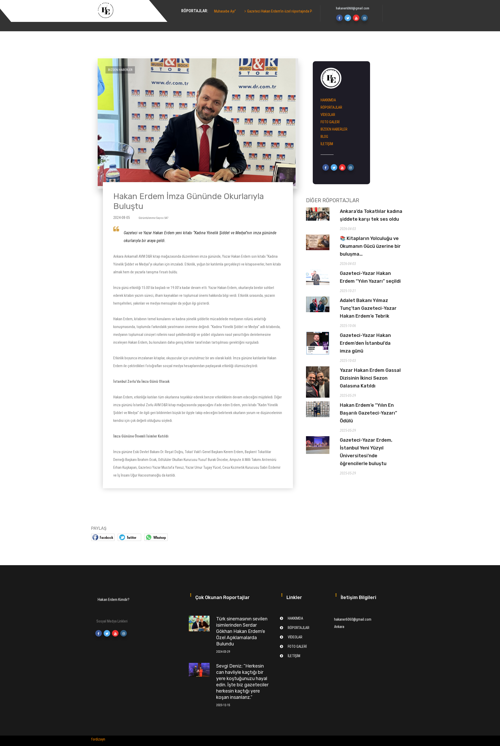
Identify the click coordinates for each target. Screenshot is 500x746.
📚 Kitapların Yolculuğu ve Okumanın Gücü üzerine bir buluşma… (370, 246)
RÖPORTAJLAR (331, 107)
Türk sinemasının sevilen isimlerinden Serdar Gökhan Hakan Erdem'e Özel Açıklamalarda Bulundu (241, 631)
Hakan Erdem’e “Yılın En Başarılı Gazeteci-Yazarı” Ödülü (368, 413)
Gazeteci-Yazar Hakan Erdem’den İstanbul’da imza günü (365, 343)
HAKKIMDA (187, 18)
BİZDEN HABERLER (334, 129)
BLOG (324, 136)
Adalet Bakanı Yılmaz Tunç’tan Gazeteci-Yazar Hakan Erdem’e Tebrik (368, 308)
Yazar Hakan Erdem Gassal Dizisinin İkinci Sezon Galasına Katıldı (370, 378)
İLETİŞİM (327, 144)
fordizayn (98, 739)
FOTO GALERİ (330, 122)
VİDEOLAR (328, 115)
